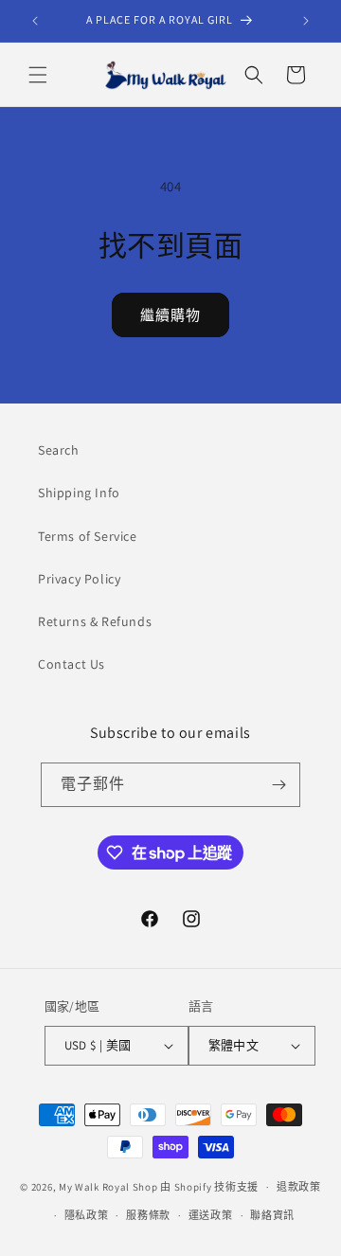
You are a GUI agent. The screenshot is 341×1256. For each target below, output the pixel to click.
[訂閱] (278, 785)
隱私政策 (86, 1215)
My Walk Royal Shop (108, 1186)
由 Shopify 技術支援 (209, 1186)
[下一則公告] (306, 21)
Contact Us (71, 664)
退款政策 (299, 1186)
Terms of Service (87, 536)
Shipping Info (79, 492)
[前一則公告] (35, 21)
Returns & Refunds (95, 621)
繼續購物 (170, 315)
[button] (38, 75)
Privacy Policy (79, 578)
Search (59, 449)
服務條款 (148, 1215)
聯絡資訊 (272, 1215)
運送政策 (210, 1215)
